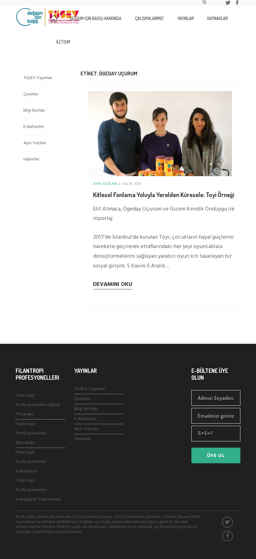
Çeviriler (30, 94)
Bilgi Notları (34, 110)
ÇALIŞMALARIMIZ (149, 18)
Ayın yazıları (105, 184)
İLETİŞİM (63, 41)
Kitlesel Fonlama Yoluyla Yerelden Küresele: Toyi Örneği (163, 195)
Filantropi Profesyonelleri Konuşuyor (31, 462)
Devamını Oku (112, 284)
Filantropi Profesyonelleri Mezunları (31, 433)
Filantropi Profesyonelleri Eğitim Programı (38, 405)
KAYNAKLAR (217, 18)
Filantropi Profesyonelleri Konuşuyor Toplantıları (38, 490)
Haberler (31, 159)
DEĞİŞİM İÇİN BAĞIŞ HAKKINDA (95, 18)
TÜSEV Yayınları (37, 78)
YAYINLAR (185, 18)
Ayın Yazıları (34, 143)
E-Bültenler (33, 126)
